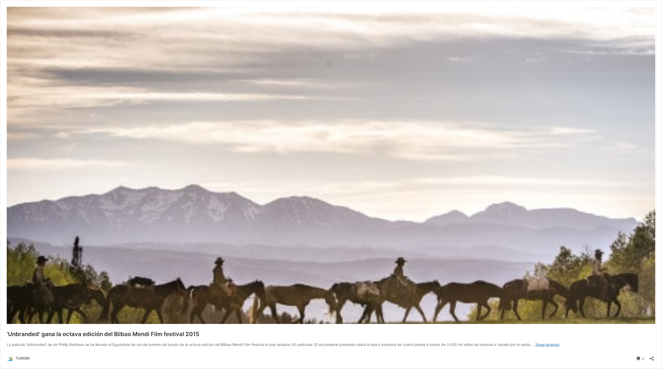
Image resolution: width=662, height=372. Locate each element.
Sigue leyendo (547, 344)
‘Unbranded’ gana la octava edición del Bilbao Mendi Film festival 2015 (103, 334)
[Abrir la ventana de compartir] (651, 357)
